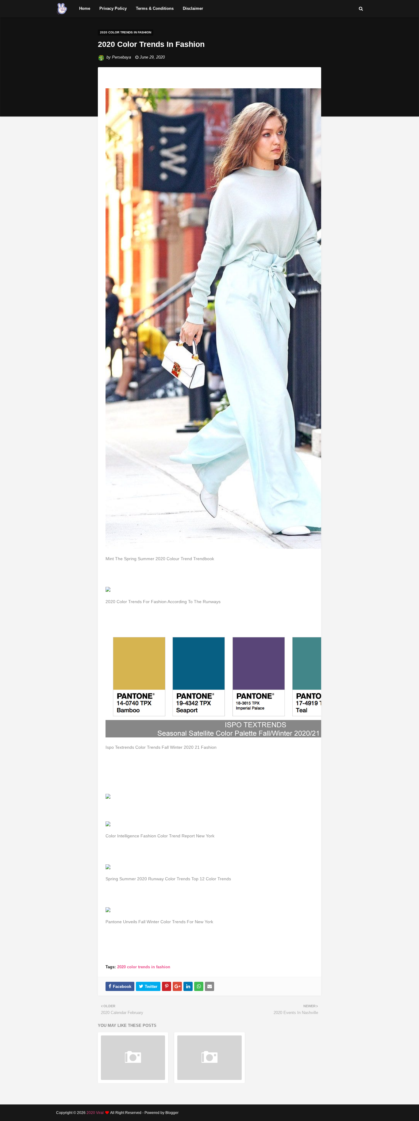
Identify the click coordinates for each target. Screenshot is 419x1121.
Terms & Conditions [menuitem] (155, 8)
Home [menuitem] (84, 8)
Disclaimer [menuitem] (193, 8)
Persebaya (121, 57)
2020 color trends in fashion (143, 967)
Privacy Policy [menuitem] (113, 8)
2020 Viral (95, 1113)
